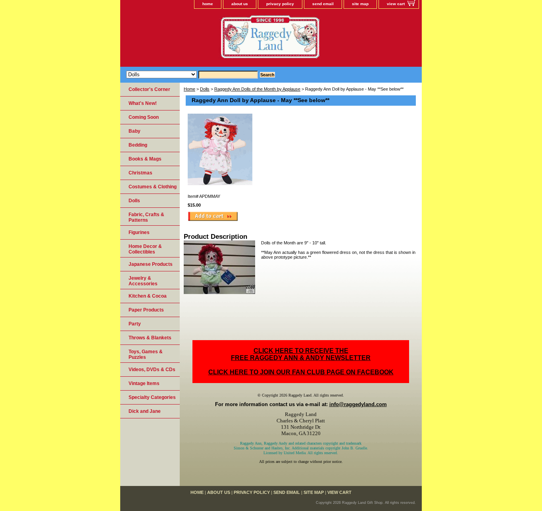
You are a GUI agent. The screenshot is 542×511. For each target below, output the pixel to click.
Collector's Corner (149, 89)
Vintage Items (144, 383)
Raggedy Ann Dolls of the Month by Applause (257, 89)
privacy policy (280, 4)
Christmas (140, 173)
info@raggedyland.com (358, 404)
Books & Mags (145, 159)
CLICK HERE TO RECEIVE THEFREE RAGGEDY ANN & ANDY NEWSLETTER (301, 354)
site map (360, 4)
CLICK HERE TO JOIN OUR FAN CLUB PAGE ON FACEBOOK (301, 372)
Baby (134, 131)
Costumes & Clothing (153, 187)
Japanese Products (151, 264)
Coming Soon (144, 117)
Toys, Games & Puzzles (146, 354)
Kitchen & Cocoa (148, 296)
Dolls (204, 89)
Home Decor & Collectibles (145, 249)
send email (323, 4)
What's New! (143, 103)
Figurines (139, 232)
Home (189, 89)
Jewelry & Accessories (143, 280)
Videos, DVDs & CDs (152, 369)
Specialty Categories (152, 397)
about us (239, 4)
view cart (396, 4)
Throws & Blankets (150, 338)
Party (135, 324)
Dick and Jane (145, 411)
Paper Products (146, 310)
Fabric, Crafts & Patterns (146, 217)
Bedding (138, 145)
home (207, 4)
